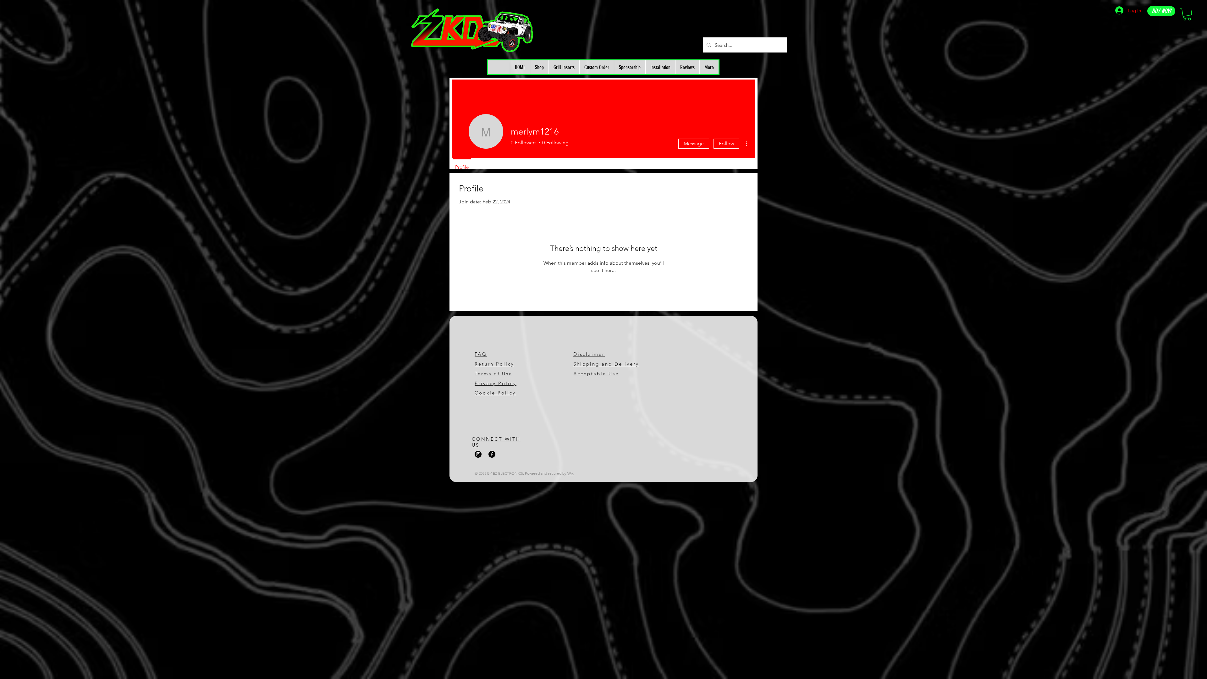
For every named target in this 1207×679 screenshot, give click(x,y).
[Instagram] (478, 454)
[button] (1187, 14)
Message (694, 143)
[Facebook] (491, 454)
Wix (570, 473)
